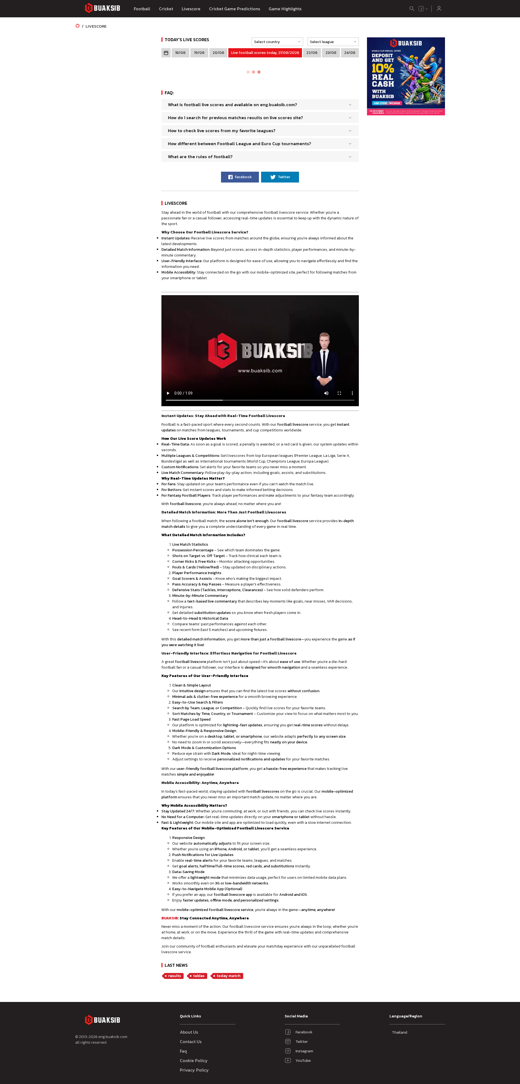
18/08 (180, 53)
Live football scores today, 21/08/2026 (265, 53)
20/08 (218, 53)
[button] (275, 42)
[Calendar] (166, 52)
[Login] (439, 9)
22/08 (311, 53)
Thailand (399, 1032)
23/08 (331, 53)
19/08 (199, 53)
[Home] (77, 26)
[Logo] (102, 9)
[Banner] (406, 77)
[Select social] (423, 8)
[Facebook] (421, 8)
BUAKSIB (169, 918)
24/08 (349, 53)
